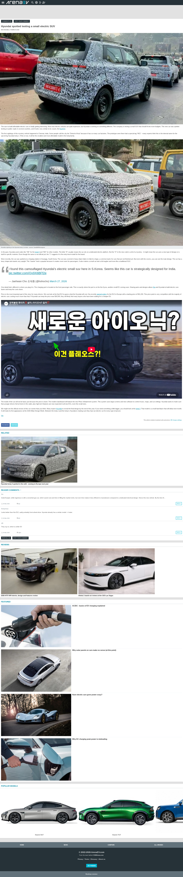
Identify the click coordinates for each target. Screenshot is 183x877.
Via (2, 416)
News (66, 845)
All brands (158, 845)
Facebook (5, 425)
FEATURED (5, 602)
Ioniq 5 (37, 252)
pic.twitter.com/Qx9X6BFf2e (27, 273)
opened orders (102, 294)
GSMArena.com (98, 855)
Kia (154, 287)
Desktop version (91, 874)
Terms (87, 859)
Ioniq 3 (138, 409)
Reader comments (10, 490)
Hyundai (59, 409)
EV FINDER (92, 866)
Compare (111, 845)
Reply (179, 503)
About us (102, 859)
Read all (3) (6, 538)
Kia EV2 (62, 129)
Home (22, 845)
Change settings (177, 420)
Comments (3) (6, 21)
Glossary (94, 859)
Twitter (14, 425)
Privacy (80, 859)
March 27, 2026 (58, 281)
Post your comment (22, 21)
